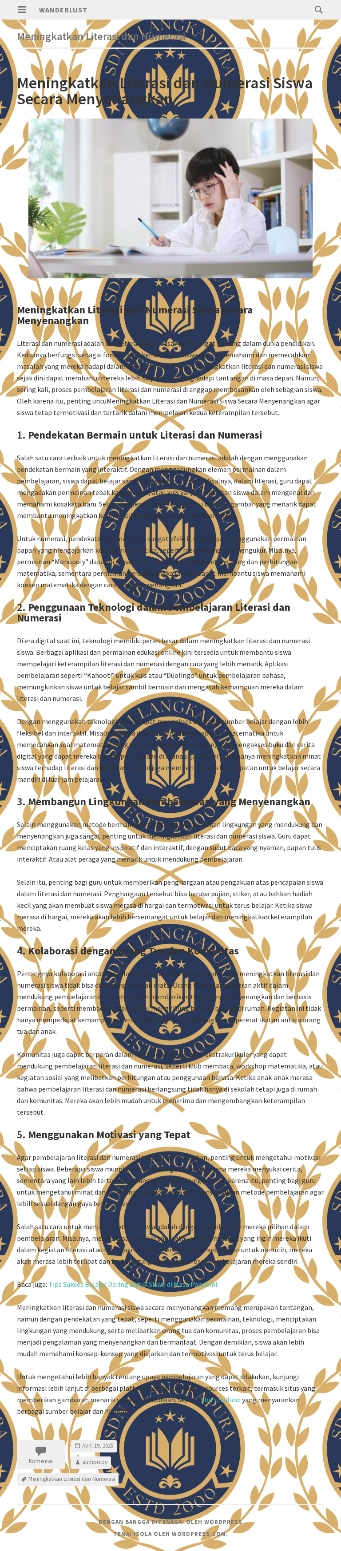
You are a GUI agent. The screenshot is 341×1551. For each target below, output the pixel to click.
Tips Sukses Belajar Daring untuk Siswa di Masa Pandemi (132, 1284)
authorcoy (94, 1462)
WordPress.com (199, 1534)
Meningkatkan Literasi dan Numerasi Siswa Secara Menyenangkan (165, 91)
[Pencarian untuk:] (316, 9)
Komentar (41, 1461)
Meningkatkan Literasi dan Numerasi (71, 1479)
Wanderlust (63, 9)
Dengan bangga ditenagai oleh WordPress (170, 1522)
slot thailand (221, 1399)
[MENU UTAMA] (22, 9)
